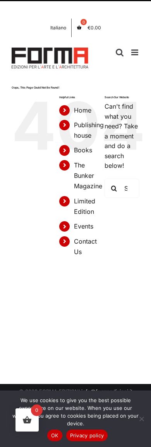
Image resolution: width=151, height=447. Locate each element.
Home (82, 110)
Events (83, 226)
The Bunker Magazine (88, 175)
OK (54, 435)
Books (83, 150)
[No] (141, 419)
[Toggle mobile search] (120, 52)
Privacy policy (87, 435)
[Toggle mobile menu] (135, 52)
